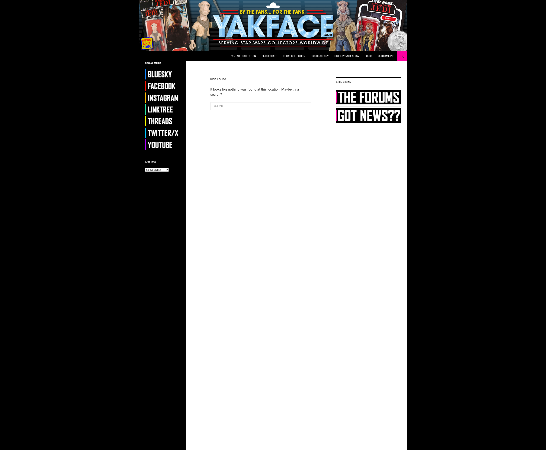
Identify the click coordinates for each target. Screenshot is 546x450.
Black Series (269, 56)
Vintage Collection (243, 56)
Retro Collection (294, 56)
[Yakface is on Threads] (162, 121)
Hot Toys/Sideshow (346, 56)
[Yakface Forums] (368, 97)
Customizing (386, 56)
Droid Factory (320, 56)
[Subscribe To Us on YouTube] (162, 144)
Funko (369, 56)
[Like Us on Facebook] (162, 85)
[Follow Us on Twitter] (162, 132)
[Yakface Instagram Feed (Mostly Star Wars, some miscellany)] (162, 97)
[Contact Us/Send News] (368, 115)
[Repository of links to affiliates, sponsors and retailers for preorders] (162, 109)
